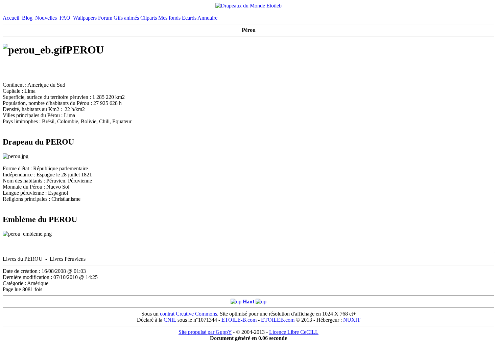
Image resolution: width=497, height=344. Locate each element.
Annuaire (207, 18)
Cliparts (148, 18)
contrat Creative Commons (188, 314)
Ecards (189, 18)
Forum (105, 18)
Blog (27, 18)
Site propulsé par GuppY (205, 332)
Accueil (11, 18)
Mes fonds (169, 18)
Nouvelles (46, 18)
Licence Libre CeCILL (293, 332)
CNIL (170, 320)
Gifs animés (126, 18)
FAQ (65, 18)
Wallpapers (85, 18)
